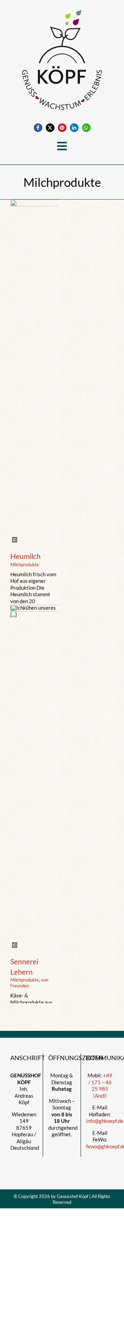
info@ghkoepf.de (104, 1121)
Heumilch (25, 556)
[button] (38, 127)
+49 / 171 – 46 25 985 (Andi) (100, 1085)
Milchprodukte (24, 564)
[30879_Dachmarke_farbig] (62, 7)
